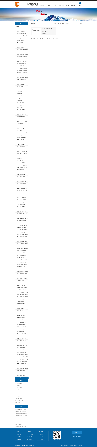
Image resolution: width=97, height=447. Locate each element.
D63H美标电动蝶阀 (20, 88)
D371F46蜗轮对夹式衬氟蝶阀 (22, 58)
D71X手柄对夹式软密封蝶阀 (22, 56)
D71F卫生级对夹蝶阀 (21, 375)
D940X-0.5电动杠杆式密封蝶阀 (22, 172)
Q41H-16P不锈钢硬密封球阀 (30, 434)
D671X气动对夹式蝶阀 (21, 38)
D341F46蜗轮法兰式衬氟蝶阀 (22, 49)
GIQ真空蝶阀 (19, 130)
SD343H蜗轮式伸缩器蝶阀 (22, 229)
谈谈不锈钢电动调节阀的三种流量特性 (21, 409)
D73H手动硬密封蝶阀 (21, 105)
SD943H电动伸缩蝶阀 (21, 266)
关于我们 (48, 5)
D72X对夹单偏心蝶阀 (21, 324)
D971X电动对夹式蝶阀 (21, 86)
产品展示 (54, 5)
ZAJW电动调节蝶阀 (20, 128)
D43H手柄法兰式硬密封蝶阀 (22, 70)
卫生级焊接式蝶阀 (20, 299)
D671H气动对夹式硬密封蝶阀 (22, 243)
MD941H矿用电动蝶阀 (21, 174)
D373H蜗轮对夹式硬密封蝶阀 (22, 77)
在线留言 (73, 5)
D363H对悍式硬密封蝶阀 (21, 79)
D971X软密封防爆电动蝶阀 (22, 352)
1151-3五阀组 (17, 396)
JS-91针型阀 (17, 402)
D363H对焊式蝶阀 (20, 329)
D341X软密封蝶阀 (20, 40)
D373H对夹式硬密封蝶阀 (21, 114)
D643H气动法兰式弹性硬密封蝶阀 (22, 236)
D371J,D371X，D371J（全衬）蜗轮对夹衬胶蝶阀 (22, 190)
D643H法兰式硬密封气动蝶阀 (22, 294)
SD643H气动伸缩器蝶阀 (21, 227)
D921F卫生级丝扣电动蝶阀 (22, 259)
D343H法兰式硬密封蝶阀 (21, 338)
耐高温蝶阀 (19, 98)
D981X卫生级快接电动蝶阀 (22, 262)
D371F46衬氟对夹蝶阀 (21, 146)
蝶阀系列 (18, 26)
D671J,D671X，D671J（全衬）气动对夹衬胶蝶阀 (22, 213)
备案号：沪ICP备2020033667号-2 (67, 445)
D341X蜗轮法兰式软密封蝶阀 (22, 271)
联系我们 (79, 5)
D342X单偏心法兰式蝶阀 (21, 333)
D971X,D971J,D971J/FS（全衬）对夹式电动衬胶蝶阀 (22, 195)
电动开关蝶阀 (19, 91)
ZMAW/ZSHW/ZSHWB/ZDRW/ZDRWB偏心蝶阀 (22, 125)
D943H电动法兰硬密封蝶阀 (22, 322)
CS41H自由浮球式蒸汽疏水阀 (30, 436)
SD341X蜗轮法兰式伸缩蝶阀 (22, 75)
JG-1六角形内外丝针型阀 (19, 400)
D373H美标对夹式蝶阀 (21, 84)
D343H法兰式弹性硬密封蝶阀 (22, 234)
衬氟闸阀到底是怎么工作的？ (20, 417)
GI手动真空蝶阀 (20, 312)
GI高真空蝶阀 (19, 158)
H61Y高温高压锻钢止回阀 (30, 439)
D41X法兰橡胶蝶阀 (20, 331)
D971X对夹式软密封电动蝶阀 (22, 356)
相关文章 (21, 406)
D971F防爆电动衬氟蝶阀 (21, 349)
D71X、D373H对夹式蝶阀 (21, 197)
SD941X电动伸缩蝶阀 (21, 315)
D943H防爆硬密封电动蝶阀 (22, 273)
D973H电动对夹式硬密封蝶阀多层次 (22, 241)
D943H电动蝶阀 (20, 42)
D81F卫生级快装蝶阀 (21, 347)
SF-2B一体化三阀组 (18, 387)
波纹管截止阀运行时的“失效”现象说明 (21, 415)
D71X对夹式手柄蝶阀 (21, 45)
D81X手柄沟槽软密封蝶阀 (21, 289)
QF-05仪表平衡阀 (18, 383)
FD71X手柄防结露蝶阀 (21, 65)
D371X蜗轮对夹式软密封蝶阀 (22, 54)
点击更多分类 (21, 377)
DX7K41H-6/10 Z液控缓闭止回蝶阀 (22, 165)
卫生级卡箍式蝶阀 (20, 280)
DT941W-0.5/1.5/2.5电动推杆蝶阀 (22, 132)
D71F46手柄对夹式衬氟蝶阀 (22, 61)
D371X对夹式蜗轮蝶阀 (21, 47)
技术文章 (67, 5)
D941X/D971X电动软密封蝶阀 (22, 202)
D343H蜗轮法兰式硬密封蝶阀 (22, 296)
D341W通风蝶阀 (20, 310)
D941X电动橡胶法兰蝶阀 (21, 366)
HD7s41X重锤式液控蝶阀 (21, 220)
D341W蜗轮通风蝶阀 (21, 206)
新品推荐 (21, 380)
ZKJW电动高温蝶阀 (20, 169)
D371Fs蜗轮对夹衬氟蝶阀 (21, 183)
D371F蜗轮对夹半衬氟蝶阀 (22, 185)
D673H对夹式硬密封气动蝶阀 (22, 292)
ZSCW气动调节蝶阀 (20, 123)
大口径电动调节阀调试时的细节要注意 (21, 426)
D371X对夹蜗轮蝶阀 (20, 139)
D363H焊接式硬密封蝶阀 (21, 211)
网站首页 (42, 5)
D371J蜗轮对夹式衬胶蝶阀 (22, 282)
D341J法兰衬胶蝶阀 (20, 308)
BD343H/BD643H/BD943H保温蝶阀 (22, 155)
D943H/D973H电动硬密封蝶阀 (22, 199)
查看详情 (44, 33)
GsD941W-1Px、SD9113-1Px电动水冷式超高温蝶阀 (22, 218)
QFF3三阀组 (17, 389)
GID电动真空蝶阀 (20, 160)
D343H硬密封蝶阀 (20, 102)
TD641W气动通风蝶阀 (21, 232)
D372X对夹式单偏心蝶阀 (21, 326)
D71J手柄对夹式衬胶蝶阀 (21, 285)
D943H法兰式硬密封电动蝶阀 (22, 359)
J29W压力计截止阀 (18, 398)
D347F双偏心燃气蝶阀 (21, 319)
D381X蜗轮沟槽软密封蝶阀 (22, 287)
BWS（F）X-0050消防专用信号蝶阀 (22, 222)
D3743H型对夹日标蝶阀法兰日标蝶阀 (22, 225)
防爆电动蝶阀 (19, 100)
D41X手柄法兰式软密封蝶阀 (22, 72)
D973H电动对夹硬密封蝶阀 (22, 361)
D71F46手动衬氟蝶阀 (21, 116)
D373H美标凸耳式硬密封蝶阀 (22, 368)
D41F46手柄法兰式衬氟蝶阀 (22, 33)
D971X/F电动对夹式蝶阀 (21, 142)
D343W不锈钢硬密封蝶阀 (21, 252)
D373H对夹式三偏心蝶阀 (21, 340)
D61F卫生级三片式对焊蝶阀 (22, 345)
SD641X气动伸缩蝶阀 (21, 317)
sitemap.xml (76, 445)
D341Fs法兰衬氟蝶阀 (21, 176)
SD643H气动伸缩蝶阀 (21, 135)
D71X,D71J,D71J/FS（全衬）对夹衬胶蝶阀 (22, 192)
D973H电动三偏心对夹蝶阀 (22, 269)
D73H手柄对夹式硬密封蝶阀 (22, 68)
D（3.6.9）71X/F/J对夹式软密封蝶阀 (22, 137)
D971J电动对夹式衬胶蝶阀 (22, 264)
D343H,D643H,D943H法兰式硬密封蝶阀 (22, 153)
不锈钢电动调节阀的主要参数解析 (21, 413)
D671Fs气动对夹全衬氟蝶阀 (22, 121)
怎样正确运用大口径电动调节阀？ (21, 411)
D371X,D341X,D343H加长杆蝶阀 (22, 28)
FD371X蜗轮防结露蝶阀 (21, 63)
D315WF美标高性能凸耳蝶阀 (22, 248)
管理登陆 (80, 445)
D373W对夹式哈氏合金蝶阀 (22, 35)
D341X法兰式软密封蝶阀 (21, 255)
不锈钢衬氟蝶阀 (20, 95)
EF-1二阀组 (17, 385)
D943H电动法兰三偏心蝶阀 (22, 278)
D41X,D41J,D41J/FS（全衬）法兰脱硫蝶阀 (22, 188)
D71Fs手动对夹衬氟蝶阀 (21, 181)
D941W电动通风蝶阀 (21, 109)
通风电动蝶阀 (19, 93)
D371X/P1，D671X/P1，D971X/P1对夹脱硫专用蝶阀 (22, 151)
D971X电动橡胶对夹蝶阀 (21, 363)
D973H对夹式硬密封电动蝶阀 (22, 354)
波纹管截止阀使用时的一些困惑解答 (21, 424)
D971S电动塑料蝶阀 (20, 257)
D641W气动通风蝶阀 (21, 162)
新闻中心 (60, 5)
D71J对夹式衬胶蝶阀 (21, 303)
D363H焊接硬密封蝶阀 (21, 31)
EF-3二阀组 (17, 394)
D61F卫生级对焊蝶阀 (21, 370)
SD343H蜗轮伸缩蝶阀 (21, 204)
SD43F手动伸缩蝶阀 (21, 144)
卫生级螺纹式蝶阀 (20, 301)
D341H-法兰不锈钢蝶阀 (21, 250)
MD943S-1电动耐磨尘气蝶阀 (22, 167)
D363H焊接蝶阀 (20, 107)
